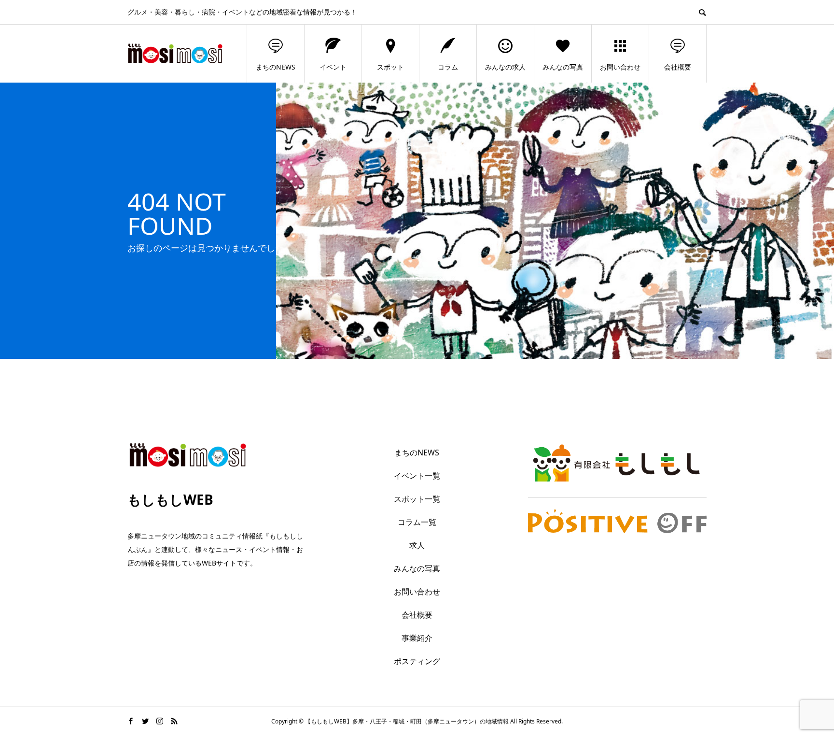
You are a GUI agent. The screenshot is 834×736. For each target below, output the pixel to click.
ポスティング (417, 661)
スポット (390, 66)
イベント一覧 (417, 475)
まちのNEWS (275, 66)
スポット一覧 (417, 499)
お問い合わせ (620, 66)
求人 (417, 545)
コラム (448, 66)
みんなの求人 (505, 66)
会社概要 (677, 66)
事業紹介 (417, 638)
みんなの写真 (562, 66)
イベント (333, 66)
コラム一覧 (417, 522)
